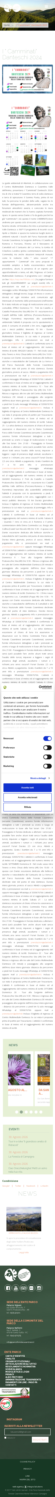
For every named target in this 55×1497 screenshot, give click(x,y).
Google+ (6, 1186)
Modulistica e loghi (17, 1372)
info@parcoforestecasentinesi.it (20, 1342)
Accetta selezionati (27, 797)
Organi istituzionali (17, 1361)
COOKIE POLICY (27, 1461)
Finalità (10, 1359)
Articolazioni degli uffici (20, 1364)
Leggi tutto (24, 1252)
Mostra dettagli (38, 778)
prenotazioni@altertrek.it (42, 286)
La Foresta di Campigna (21, 1156)
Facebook (30, 1186)
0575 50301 (15, 1312)
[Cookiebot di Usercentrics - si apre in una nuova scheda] (39, 687)
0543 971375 (15, 1335)
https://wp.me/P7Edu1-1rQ (21, 279)
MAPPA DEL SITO (27, 1479)
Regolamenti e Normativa (20, 1366)
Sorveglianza (13, 1369)
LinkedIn (44, 1186)
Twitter (18, 1186)
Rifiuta (27, 807)
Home (7, 25)
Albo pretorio (14, 1377)
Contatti (10, 1385)
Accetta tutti (27, 787)
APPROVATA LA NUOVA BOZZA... (24, 1233)
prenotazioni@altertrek (12, 1014)
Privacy (9, 1374)
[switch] (47, 747)
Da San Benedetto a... (27, 1091)
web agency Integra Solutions (27, 1486)
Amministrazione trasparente (23, 1379)
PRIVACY (11, 1438)
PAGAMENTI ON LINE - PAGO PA (21, 1382)
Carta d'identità (15, 1356)
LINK (27, 1476)
